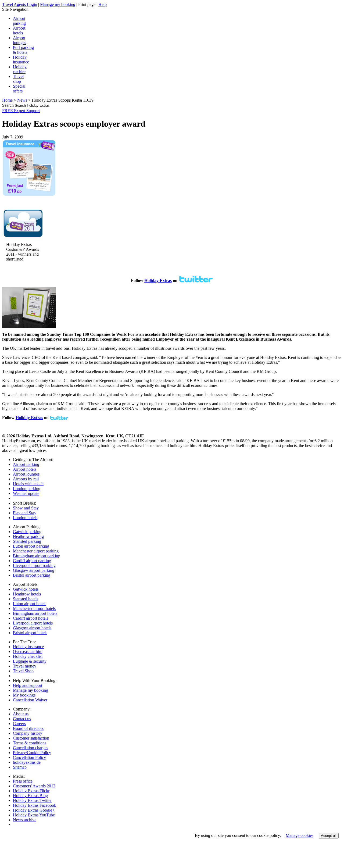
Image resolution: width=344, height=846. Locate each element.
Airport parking (26, 464)
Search (8, 105)
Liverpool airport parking (34, 565)
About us (20, 714)
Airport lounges (19, 40)
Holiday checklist (27, 656)
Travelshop (18, 79)
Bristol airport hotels (30, 632)
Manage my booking (57, 4)
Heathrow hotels (27, 594)
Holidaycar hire (20, 69)
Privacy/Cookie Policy (32, 752)
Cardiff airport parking (32, 560)
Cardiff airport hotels (30, 618)
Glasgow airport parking (33, 570)
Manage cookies (299, 835)
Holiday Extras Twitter (32, 800)
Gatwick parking (27, 531)
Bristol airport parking (31, 575)
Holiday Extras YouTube (34, 815)
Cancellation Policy (29, 757)
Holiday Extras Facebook (34, 805)
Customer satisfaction (31, 738)
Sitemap (20, 767)
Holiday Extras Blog (30, 795)
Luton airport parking (31, 546)
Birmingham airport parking (36, 556)
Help (102, 4)
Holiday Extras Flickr (31, 790)
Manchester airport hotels (34, 608)
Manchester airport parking (36, 551)
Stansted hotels (25, 599)
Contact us (22, 718)
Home (7, 100)
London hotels (25, 517)
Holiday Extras (158, 280)
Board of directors (28, 728)
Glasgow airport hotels (32, 628)
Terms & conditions (29, 743)
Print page (86, 4)
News (22, 100)
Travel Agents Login (19, 4)
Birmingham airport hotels (35, 613)
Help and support (27, 685)
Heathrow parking (28, 536)
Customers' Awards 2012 (34, 786)
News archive (24, 820)
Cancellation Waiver (30, 700)
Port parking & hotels (23, 50)
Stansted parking (27, 541)
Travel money (24, 666)
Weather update (26, 493)
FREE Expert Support (21, 110)
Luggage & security (29, 661)
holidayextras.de (27, 762)
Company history (27, 733)
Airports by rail (26, 479)
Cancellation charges (30, 747)
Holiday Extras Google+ (34, 810)
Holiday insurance (21, 59)
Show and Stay (26, 508)
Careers (19, 723)
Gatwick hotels (25, 589)
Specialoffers (19, 88)
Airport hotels (19, 30)
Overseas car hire (27, 651)
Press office (23, 781)
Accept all (328, 836)
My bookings (24, 695)
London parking (26, 488)
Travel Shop (23, 671)
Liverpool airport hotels (33, 623)
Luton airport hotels (29, 603)
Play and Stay (24, 513)
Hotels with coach (28, 483)
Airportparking (19, 21)
